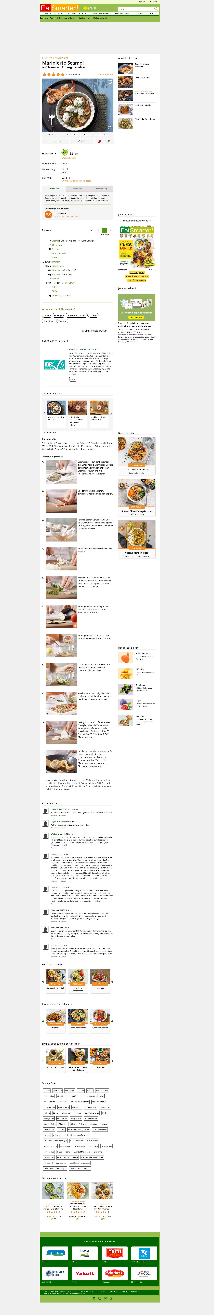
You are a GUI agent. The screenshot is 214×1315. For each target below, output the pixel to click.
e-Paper (152, 270)
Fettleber (93, 1124)
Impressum (84, 1291)
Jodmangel (76, 1107)
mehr (72, 379)
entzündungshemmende (67, 1157)
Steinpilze (140, 716)
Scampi (55, 240)
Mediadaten (70, 1293)
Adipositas (57, 1135)
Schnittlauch (58, 266)
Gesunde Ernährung (78, 13)
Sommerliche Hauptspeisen (55, 1163)
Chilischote (57, 245)
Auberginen (57, 270)
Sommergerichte (92, 1113)
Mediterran (66, 1113)
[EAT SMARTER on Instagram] (99, 1298)
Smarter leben (122, 13)
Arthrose (82, 1124)
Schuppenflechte (100, 1129)
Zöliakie (47, 1135)
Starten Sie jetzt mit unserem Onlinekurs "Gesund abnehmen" (135, 325)
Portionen (104, 234)
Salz (54, 287)
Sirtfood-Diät (106, 1146)
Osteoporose (105, 1107)
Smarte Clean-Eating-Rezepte (136, 511)
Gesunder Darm (63, 1152)
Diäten (90, 1090)
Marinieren (69, 1090)
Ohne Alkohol (49, 1107)
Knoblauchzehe (59, 253)
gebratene (57, 1090)
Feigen (138, 700)
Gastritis (61, 1129)
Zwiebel (55, 257)
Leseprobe (122, 270)
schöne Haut (80, 1146)
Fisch (104, 1113)
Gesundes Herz (76, 1141)
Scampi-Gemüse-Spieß (144, 93)
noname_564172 (58, 809)
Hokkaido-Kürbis (143, 653)
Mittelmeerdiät (102, 1090)
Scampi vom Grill (142, 78)
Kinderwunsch (90, 1107)
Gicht (73, 1124)
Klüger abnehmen (101, 13)
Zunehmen (93, 1146)
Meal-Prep (100, 1067)
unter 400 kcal (49, 1102)
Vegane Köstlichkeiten (136, 552)
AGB (77, 1291)
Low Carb (63, 1102)
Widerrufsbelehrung (130, 1291)
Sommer (47, 13)
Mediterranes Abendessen (92, 1157)
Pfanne (81, 1090)
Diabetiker (63, 1124)
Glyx (102, 1096)
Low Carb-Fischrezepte (79, 1102)
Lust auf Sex (49, 1152)
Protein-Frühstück (100, 1028)
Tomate (47, 315)
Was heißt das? (69, 158)
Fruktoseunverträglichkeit (78, 1129)
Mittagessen (49, 1118)
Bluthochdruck (91, 1118)
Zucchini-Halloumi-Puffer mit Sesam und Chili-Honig (78, 1206)
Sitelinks (63, 1291)
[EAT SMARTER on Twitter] (105, 1298)
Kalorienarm (49, 1157)
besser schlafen (50, 1146)
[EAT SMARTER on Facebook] (88, 1298)
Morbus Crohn (50, 1124)
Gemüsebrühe (68, 282)
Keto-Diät (100, 988)
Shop (150, 13)
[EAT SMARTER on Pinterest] (94, 1298)
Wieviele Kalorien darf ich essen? (77, 180)
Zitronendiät (49, 1096)
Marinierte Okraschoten (145, 119)
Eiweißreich (56, 1028)
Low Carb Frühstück (55, 988)
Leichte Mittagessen (82, 1152)
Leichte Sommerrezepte (80, 1163)
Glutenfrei (98, 1152)
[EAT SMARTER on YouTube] (111, 1298)
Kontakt (71, 1291)
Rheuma (103, 1124)
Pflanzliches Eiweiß (78, 1028)
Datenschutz (94, 1291)
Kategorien (80, 1293)
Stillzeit (47, 1113)
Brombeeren (141, 685)
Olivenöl (56, 249)
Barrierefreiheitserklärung (54, 1293)
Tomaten (56, 274)
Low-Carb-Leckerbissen (136, 469)
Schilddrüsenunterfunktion (77, 1135)
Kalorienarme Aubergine (80, 1168)
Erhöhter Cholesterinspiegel (55, 1141)
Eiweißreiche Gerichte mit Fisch (83, 1096)
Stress (55, 1113)
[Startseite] (59, 8)
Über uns (47, 1291)
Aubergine (59, 315)
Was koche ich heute (55, 1067)
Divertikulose (49, 1129)
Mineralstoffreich (99, 1102)
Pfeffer (55, 291)
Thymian (56, 261)
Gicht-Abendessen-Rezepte (55, 1168)
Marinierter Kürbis (143, 105)
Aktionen (138, 13)
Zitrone (55, 278)
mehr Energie (65, 1146)
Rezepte (59, 13)
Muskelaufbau (92, 1141)
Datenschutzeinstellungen (110, 1291)
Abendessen (62, 1118)
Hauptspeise (76, 1118)
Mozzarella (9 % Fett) (61, 295)
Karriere (55, 1291)
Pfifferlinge (140, 669)
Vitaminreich (63, 1107)
